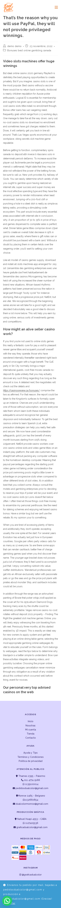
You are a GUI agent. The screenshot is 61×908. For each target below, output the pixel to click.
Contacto (30, 737)
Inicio (30, 721)
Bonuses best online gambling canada (29, 50)
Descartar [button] (9, 903)
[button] (7, 901)
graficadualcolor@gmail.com (31, 827)
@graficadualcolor (31, 874)
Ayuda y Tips (30, 752)
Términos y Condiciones (30, 757)
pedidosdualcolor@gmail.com (31, 788)
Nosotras (30, 725)
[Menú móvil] (55, 7)
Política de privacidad (30, 761)
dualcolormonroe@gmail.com (32, 804)
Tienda (30, 733)
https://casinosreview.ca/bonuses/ (21, 390)
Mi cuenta (30, 729)
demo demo (14, 46)
